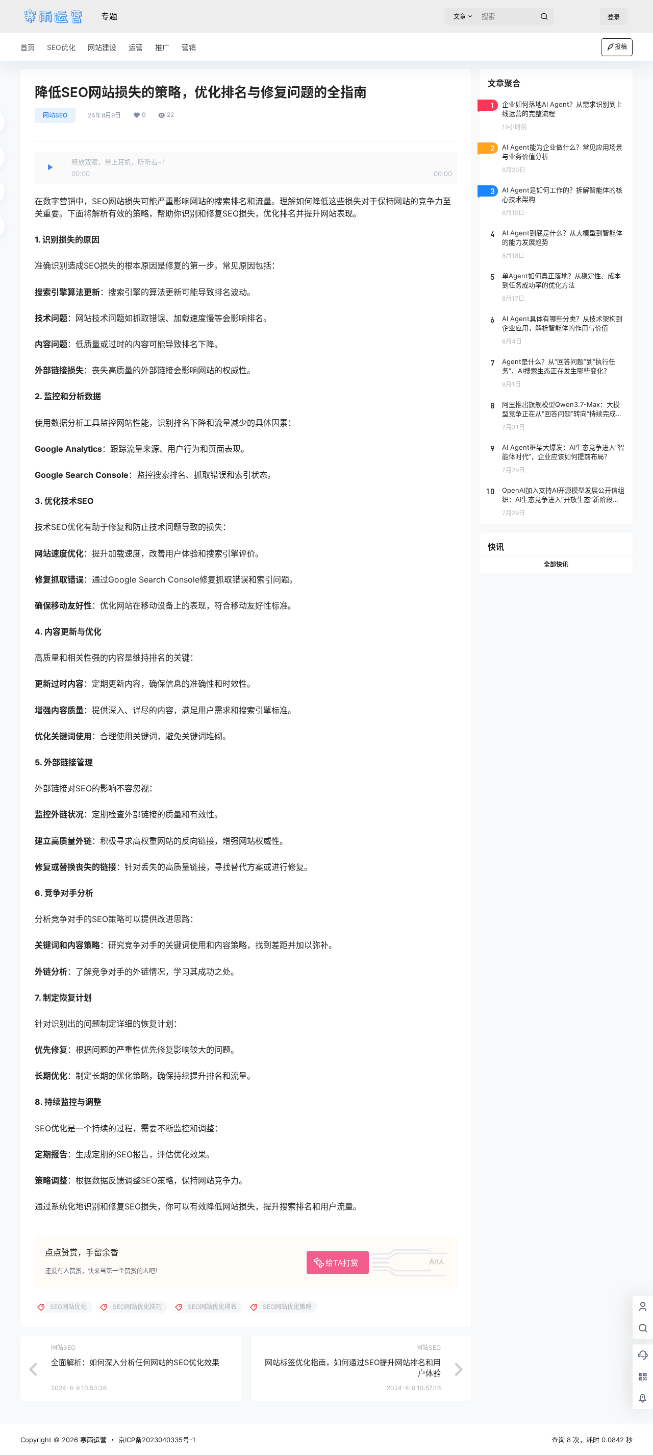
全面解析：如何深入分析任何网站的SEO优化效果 (135, 1362)
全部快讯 (556, 564)
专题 (109, 16)
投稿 (621, 47)
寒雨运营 (92, 1440)
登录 (614, 17)
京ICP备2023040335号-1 (156, 1440)
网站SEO (55, 115)
